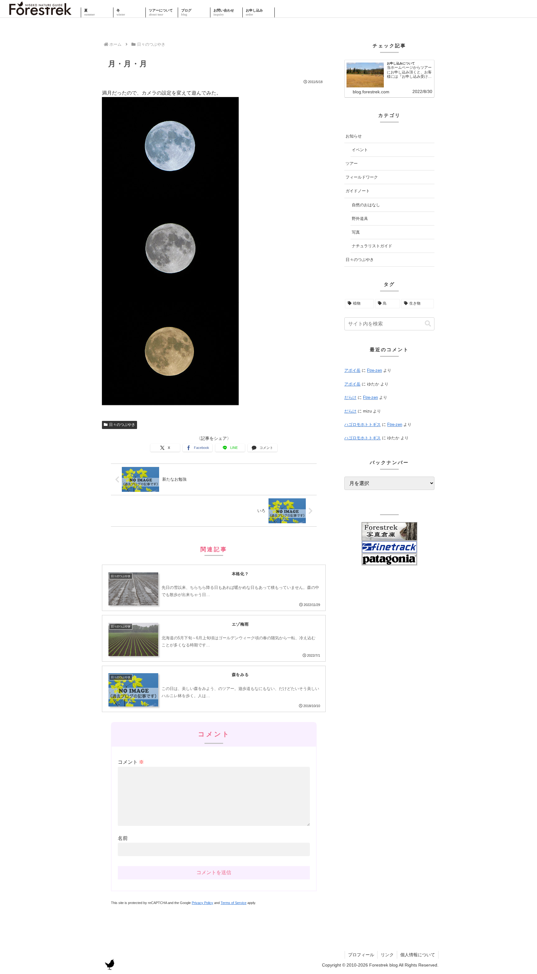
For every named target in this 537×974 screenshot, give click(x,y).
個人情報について (417, 954)
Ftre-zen (374, 370)
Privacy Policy (202, 903)
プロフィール (361, 954)
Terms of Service (233, 903)
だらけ (350, 397)
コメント (131, 762)
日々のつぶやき (122, 424)
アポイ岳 (352, 370)
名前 (123, 838)
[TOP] (40, 12)
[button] (428, 323)
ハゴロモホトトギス (362, 424)
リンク (387, 954)
